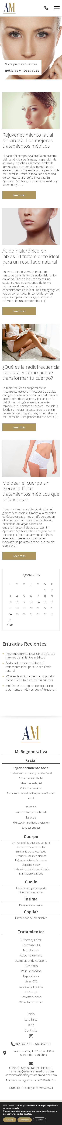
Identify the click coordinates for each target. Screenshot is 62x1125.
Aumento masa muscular (31, 847)
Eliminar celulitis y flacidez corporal (31, 842)
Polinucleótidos (31, 971)
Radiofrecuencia (31, 997)
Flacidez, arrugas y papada (31, 888)
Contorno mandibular (31, 778)
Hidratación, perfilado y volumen (31, 822)
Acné (31, 798)
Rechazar (25, 1120)
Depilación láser (31, 864)
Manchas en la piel (31, 783)
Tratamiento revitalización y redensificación (31, 793)
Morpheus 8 (31, 950)
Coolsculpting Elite (31, 986)
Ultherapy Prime (31, 940)
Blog (31, 1025)
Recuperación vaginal (31, 905)
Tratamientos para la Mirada (31, 812)
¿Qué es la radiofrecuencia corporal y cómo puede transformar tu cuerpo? (30, 372)
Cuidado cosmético (31, 788)
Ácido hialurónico (31, 955)
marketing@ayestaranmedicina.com (31, 1071)
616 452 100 (43, 1044)
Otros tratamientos (31, 1002)
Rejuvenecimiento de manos (31, 860)
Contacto (31, 1030)
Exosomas (31, 966)
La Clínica (31, 1019)
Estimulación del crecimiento (31, 918)
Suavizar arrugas (31, 827)
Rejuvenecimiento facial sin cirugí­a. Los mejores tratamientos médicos (27, 140)
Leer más (19, 195)
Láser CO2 (31, 981)
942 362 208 (23, 1044)
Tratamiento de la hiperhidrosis (31, 869)
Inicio (31, 1014)
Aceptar (9, 1120)
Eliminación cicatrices (31, 873)
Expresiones (31, 976)
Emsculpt (31, 992)
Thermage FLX (31, 945)
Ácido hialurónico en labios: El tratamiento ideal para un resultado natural (30, 256)
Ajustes (39, 1120)
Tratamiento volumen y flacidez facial (31, 773)
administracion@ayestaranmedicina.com (31, 1075)
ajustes (27, 1114)
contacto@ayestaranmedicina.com (31, 1068)
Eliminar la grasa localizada (31, 851)
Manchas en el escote (31, 892)
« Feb (10, 624)
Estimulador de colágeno (31, 960)
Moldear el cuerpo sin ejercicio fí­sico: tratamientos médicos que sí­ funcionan (30, 491)
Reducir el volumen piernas (31, 856)
